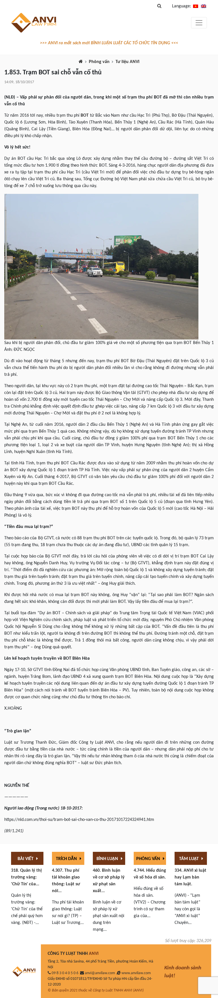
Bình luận (108, 859)
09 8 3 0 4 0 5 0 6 (65, 973)
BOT (85, 115)
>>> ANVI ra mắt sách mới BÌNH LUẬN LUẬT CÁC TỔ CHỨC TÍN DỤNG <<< (109, 43)
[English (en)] (203, 6)
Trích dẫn (67, 859)
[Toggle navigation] (199, 22)
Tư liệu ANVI (127, 62)
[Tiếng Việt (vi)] (195, 6)
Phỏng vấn (99, 62)
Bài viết (26, 859)
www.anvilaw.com (136, 973)
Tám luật (189, 859)
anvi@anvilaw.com (100, 973)
